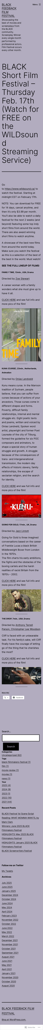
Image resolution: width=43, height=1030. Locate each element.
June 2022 (7, 928)
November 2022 (10, 919)
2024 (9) (6, 789)
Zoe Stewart (23, 278)
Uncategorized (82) (12, 755)
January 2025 (9, 891)
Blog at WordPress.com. (14, 1019)
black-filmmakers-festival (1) (16, 762)
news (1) (6, 778)
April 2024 (7, 911)
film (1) (5, 766)
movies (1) (7, 774)
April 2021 (7, 969)
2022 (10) (7, 797)
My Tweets (7, 871)
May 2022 (7, 932)
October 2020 (9, 981)
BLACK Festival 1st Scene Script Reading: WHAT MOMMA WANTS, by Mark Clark (20, 817)
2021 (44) (7, 801)
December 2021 (10, 940)
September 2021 (10, 952)
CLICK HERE (9, 299)
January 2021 (8, 973)
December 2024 (10, 895)
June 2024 (7, 903)
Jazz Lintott (22, 531)
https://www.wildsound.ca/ (20, 188)
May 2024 (7, 907)
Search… (6, 731)
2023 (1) (6, 793)
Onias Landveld (24, 378)
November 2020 (10, 977)
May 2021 (7, 965)
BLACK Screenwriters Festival (17, 851)
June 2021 (7, 961)
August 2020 (8, 985)
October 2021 (9, 948)
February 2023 (9, 915)
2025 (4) (6, 785)
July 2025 (7, 883)
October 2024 (9, 899)
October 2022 (9, 924)
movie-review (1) (10, 770)
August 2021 (8, 957)
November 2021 (10, 944)
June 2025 (7, 887)
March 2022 (8, 936)
